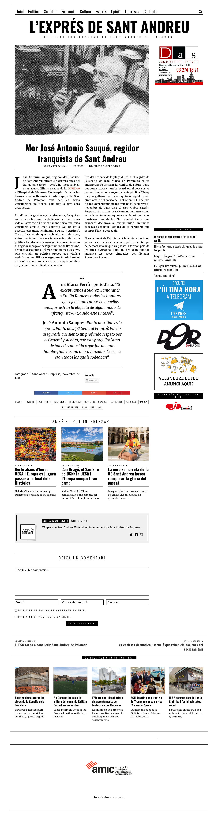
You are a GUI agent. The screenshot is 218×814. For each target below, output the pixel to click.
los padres (116, 402)
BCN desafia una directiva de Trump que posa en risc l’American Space (146, 701)
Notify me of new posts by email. (44, 616)
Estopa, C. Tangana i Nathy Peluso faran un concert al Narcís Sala (174, 258)
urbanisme (95, 407)
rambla (143, 402)
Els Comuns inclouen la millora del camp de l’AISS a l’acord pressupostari (70, 701)
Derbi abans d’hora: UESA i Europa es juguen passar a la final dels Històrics (35, 476)
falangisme (60, 402)
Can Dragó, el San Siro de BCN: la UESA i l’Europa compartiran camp (80, 476)
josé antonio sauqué (96, 402)
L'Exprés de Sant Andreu (104, 165)
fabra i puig (44, 402)
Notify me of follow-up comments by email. (52, 610)
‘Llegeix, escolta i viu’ (164, 276)
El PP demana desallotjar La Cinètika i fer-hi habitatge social (186, 701)
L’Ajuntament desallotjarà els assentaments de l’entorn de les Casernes (107, 701)
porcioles (131, 402)
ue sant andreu (70, 407)
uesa (84, 407)
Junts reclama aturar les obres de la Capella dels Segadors (29, 701)
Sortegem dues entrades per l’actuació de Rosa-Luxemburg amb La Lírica (178, 268)
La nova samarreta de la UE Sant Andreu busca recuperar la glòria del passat (128, 476)
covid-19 (30, 402)
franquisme (75, 402)
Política (78, 165)
